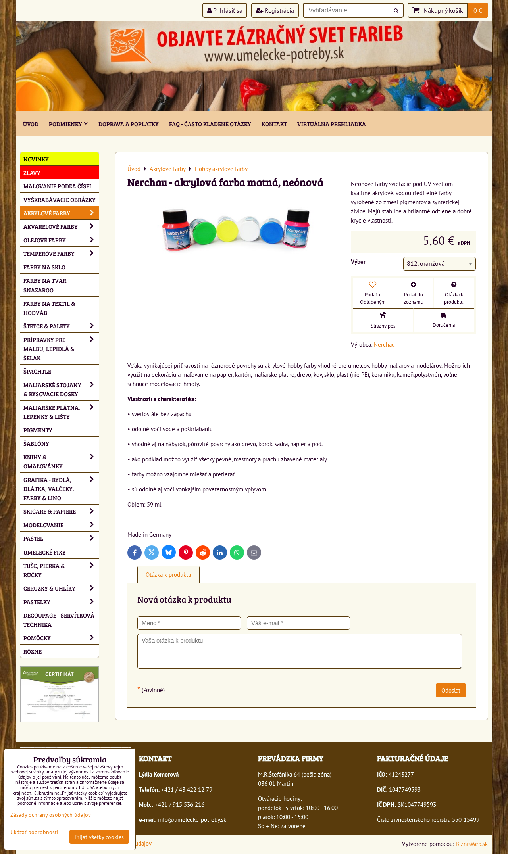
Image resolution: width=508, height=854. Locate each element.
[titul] (254, 108)
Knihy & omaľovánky (43, 461)
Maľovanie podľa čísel (57, 186)
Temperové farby (49, 253)
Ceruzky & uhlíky (49, 588)
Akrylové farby (46, 213)
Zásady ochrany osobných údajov (50, 814)
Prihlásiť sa (227, 10)
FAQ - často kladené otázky (210, 123)
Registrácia (278, 10)
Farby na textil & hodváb (49, 308)
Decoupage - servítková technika (58, 619)
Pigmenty (37, 430)
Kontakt (274, 123)
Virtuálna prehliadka (331, 123)
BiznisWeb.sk (472, 844)
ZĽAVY (31, 172)
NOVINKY (36, 159)
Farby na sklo (44, 267)
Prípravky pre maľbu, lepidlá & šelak (49, 348)
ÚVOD (30, 123)
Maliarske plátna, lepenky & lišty (51, 411)
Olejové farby (44, 240)
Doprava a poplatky (128, 123)
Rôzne (32, 651)
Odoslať (450, 690)
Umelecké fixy (44, 552)
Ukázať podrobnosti (34, 832)
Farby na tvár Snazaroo (44, 285)
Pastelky (36, 601)
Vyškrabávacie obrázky (59, 199)
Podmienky (65, 123)
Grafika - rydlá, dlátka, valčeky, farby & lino (48, 488)
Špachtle (37, 371)
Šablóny (36, 443)
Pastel (33, 538)
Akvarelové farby (50, 226)
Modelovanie (43, 524)
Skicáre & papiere (49, 511)
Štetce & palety (46, 326)
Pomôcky (37, 637)
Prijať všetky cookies (99, 837)
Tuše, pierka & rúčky (44, 570)
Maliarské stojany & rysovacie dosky (52, 389)
